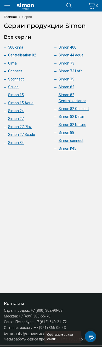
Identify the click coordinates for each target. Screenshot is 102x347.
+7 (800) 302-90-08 (47, 310)
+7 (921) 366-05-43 (50, 328)
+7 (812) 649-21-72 (51, 322)
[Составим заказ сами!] (90, 336)
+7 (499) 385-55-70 (34, 316)
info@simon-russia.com (35, 333)
